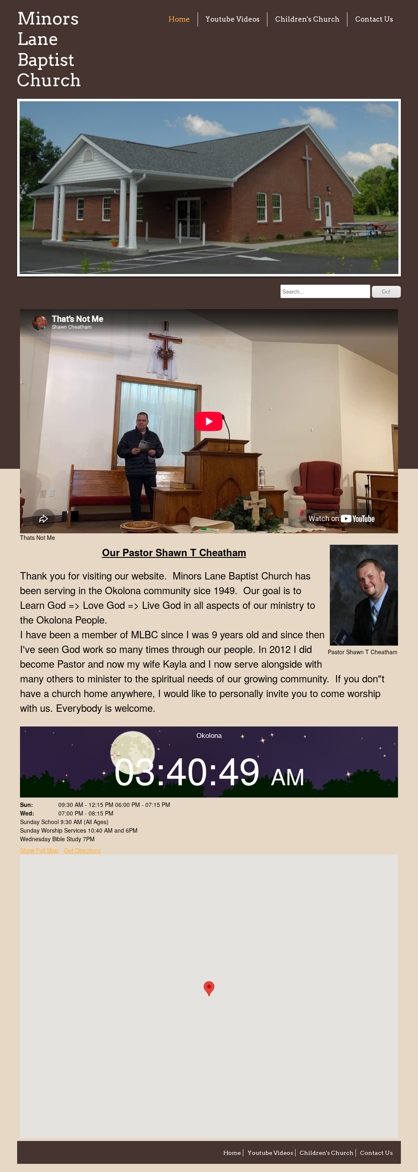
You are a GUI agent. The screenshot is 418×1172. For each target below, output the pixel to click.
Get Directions (82, 850)
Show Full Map (39, 850)
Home (179, 19)
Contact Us (374, 19)
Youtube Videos (232, 19)
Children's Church (307, 19)
